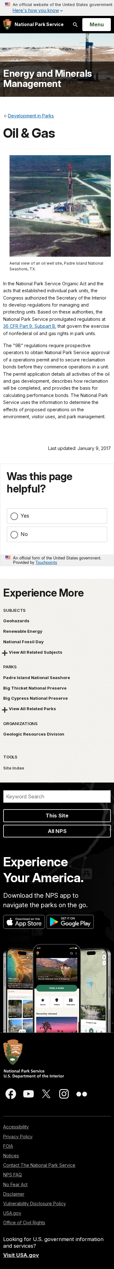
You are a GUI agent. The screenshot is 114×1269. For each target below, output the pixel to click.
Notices (11, 1155)
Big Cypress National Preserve (35, 698)
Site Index (13, 767)
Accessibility (16, 1126)
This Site (57, 815)
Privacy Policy (18, 1136)
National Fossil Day (23, 641)
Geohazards (16, 620)
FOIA (8, 1146)
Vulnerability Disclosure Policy (34, 1203)
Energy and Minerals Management (47, 78)
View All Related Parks (32, 708)
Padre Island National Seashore (36, 677)
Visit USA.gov (21, 1255)
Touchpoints (46, 562)
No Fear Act (15, 1184)
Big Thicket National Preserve (34, 688)
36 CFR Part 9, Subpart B (29, 326)
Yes (25, 515)
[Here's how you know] (57, 8)
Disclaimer (13, 1194)
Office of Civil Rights (24, 1222)
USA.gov (12, 1213)
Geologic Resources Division (33, 734)
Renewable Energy (22, 631)
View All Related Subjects (35, 652)
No (24, 534)
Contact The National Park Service (39, 1165)
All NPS (57, 831)
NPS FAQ (12, 1174)
